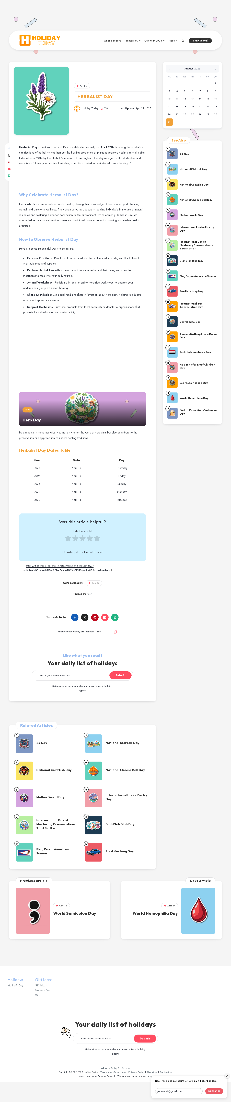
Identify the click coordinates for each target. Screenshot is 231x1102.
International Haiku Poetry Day (126, 797)
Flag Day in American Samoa (52, 851)
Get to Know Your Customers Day (199, 412)
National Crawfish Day (54, 770)
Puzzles (125, 1068)
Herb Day (31, 419)
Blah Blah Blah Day (120, 824)
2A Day (41, 743)
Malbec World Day (50, 797)
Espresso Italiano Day (194, 383)
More (171, 40)
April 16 (63, 905)
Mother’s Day (15, 985)
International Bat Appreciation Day (191, 305)
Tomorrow (132, 40)
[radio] (68, 540)
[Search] (182, 40)
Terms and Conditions (113, 1072)
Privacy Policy (136, 1072)
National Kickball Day (123, 743)
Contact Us (165, 1072)
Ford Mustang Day (120, 851)
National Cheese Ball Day (125, 770)
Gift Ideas (41, 985)
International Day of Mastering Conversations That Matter (56, 824)
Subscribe (214, 1091)
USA (89, 594)
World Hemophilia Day (194, 398)
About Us (152, 1072)
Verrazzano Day (190, 321)
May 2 (28, 409)
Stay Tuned (200, 40)
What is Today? (112, 40)
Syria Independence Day (195, 352)
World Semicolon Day (74, 913)
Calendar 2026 (153, 40)
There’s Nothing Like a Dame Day (198, 335)
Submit (120, 675)
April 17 (83, 85)
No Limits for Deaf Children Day (197, 366)
